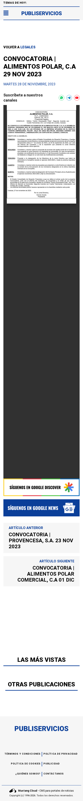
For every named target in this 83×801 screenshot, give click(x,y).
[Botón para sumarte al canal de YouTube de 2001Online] (77, 97)
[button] (6, 13)
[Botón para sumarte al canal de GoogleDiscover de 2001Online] (41, 487)
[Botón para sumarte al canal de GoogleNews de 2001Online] (41, 507)
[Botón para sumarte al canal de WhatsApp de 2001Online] (61, 97)
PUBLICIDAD (51, 763)
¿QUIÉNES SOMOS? (28, 773)
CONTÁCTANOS (53, 773)
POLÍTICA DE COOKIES (25, 763)
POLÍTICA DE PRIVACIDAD (60, 753)
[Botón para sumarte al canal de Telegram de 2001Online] (69, 97)
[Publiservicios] (41, 13)
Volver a (19, 47)
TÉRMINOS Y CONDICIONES (22, 753)
